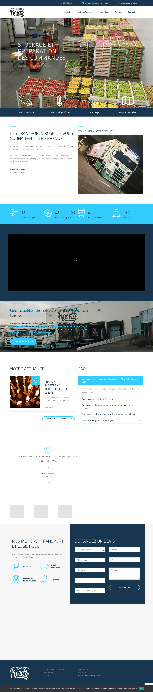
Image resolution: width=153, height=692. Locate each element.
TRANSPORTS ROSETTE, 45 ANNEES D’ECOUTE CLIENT (56, 387)
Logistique (104, 12)
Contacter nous (22, 341)
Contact (131, 12)
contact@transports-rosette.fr (89, 675)
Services (118, 12)
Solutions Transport (85, 12)
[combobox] (90, 549)
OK (141, 688)
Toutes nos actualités (57, 419)
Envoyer (123, 587)
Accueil (67, 12)
